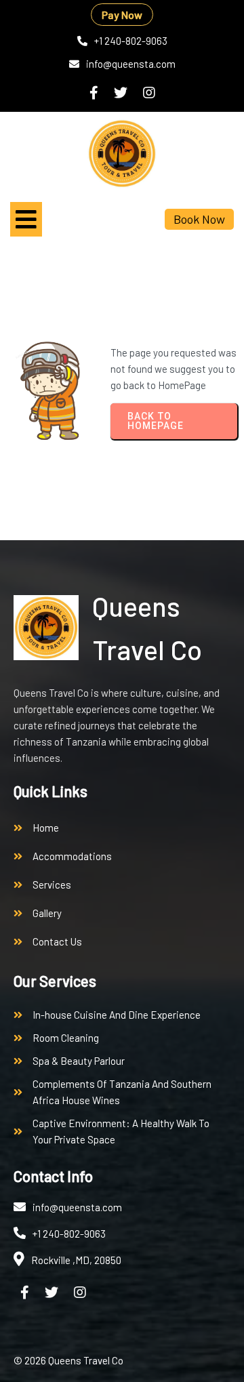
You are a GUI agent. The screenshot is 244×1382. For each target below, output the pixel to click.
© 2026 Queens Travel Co (68, 1360)
